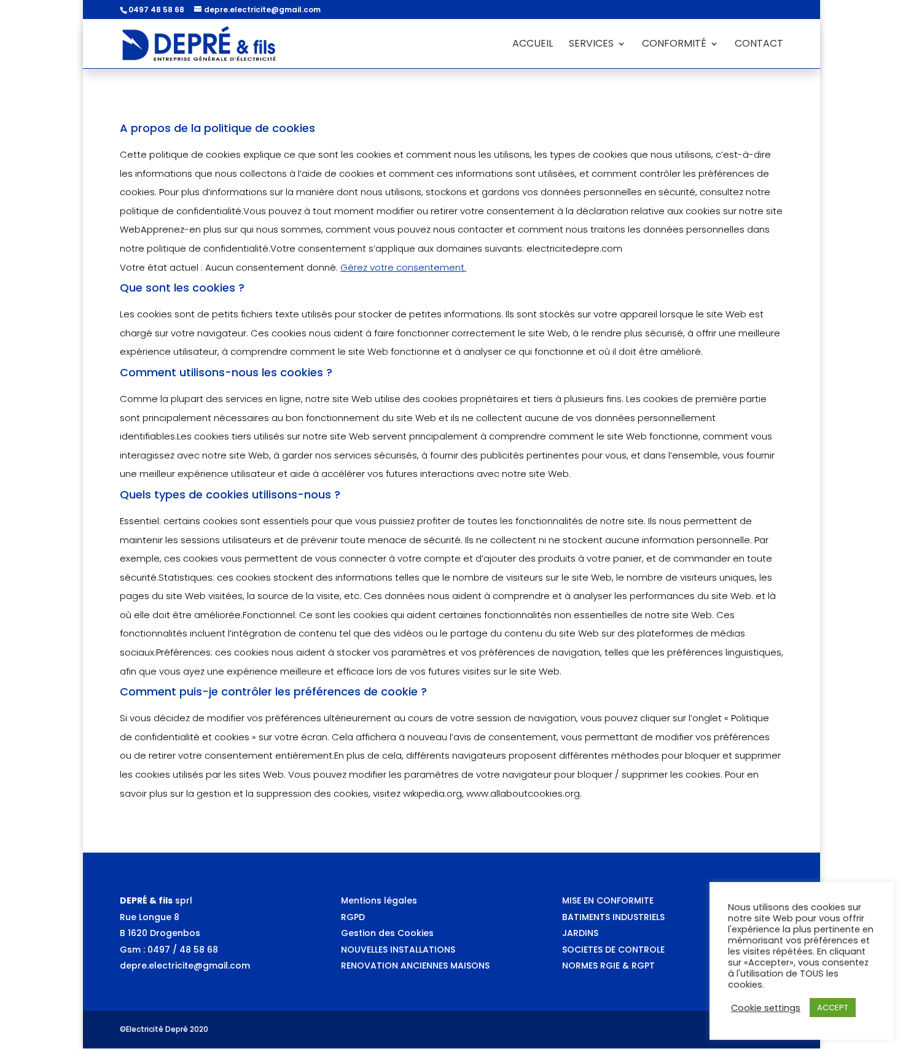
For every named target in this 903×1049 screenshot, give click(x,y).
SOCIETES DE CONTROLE (613, 949)
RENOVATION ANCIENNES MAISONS (415, 965)
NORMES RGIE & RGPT (608, 965)
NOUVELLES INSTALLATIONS (398, 949)
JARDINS (580, 933)
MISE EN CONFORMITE (608, 900)
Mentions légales (379, 900)
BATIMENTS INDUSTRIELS (613, 917)
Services (591, 44)
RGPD (353, 917)
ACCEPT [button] (832, 1007)
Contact (759, 44)
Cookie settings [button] (765, 1007)
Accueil (532, 44)
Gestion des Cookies (387, 933)
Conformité (674, 44)
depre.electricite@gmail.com (185, 965)
